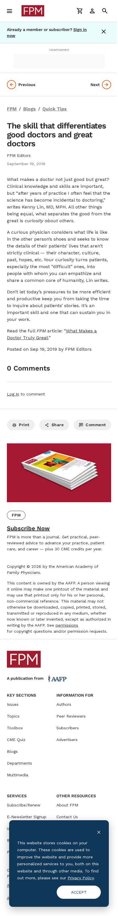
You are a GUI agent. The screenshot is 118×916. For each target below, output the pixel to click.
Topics (13, 716)
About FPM (67, 805)
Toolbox (15, 728)
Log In (13, 394)
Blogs (12, 751)
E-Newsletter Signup (26, 816)
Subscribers (67, 728)
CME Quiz (16, 739)
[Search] (105, 11)
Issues (13, 704)
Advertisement (59, 49)
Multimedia (17, 775)
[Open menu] (9, 11)
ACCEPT (79, 892)
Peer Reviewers (71, 716)
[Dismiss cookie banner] (99, 831)
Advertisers (67, 739)
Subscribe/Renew (23, 805)
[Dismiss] (105, 32)
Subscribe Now (28, 528)
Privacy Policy (81, 878)
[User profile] (92, 11)
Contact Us (67, 816)
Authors (63, 704)
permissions (67, 625)
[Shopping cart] (79, 11)
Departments (19, 763)
